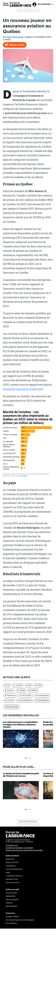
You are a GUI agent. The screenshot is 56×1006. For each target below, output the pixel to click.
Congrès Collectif (12, 916)
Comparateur (11, 866)
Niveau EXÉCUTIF (12, 862)
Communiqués (11, 893)
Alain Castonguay (15, 37)
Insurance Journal (12, 882)
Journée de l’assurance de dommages (20, 920)
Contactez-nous (12, 845)
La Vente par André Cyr (14, 876)
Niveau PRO (10, 859)
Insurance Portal (12, 879)
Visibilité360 (10, 896)
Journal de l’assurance (14, 869)
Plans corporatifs (12, 899)
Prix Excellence (11, 923)
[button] (25, 758)
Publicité (9, 903)
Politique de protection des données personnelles (24, 850)
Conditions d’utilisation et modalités (19, 848)
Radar (8, 872)
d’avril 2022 (23, 389)
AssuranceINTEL (12, 906)
